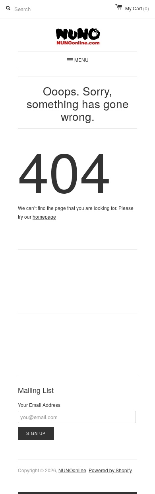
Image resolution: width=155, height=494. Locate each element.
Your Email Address (39, 404)
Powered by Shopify (110, 470)
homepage (44, 216)
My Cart (137, 8)
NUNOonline (72, 470)
